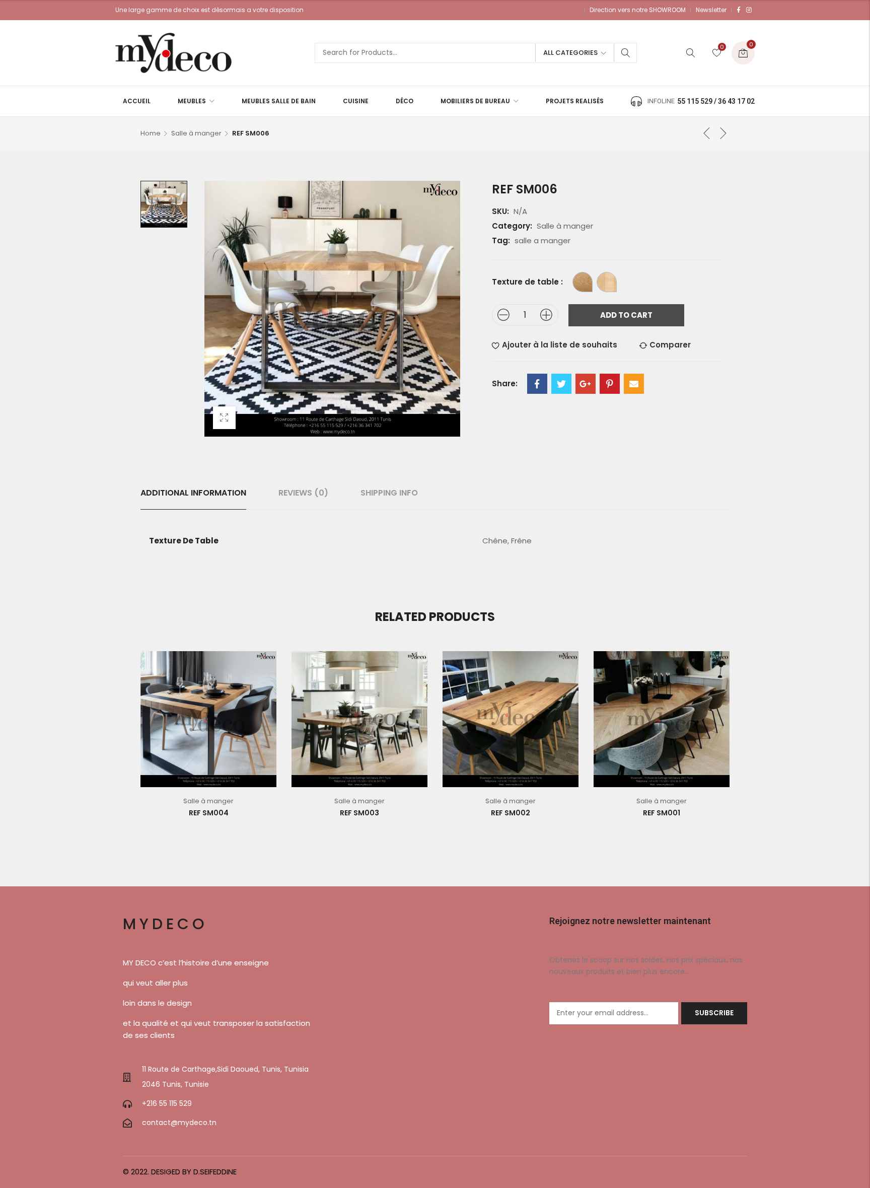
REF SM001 (661, 813)
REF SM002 (510, 813)
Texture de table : (527, 281)
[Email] (634, 384)
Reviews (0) (303, 493)
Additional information (193, 493)
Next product (723, 133)
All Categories (570, 52)
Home (150, 133)
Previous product (707, 133)
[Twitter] (561, 384)
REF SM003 (359, 813)
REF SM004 (209, 813)
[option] (163, 204)
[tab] (193, 493)
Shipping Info (389, 493)
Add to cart (626, 315)
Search (626, 53)
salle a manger (542, 240)
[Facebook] (738, 10)
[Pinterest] (610, 384)
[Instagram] (749, 10)
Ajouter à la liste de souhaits (559, 344)
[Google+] (585, 384)
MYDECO (165, 924)
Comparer (670, 344)
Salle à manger (196, 133)
